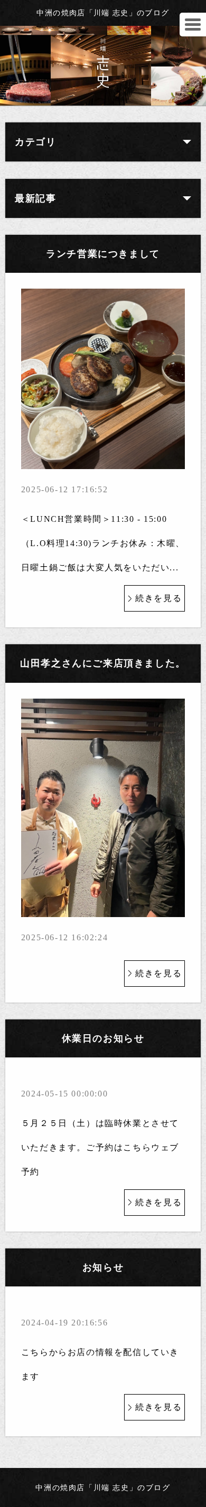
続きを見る (158, 598)
